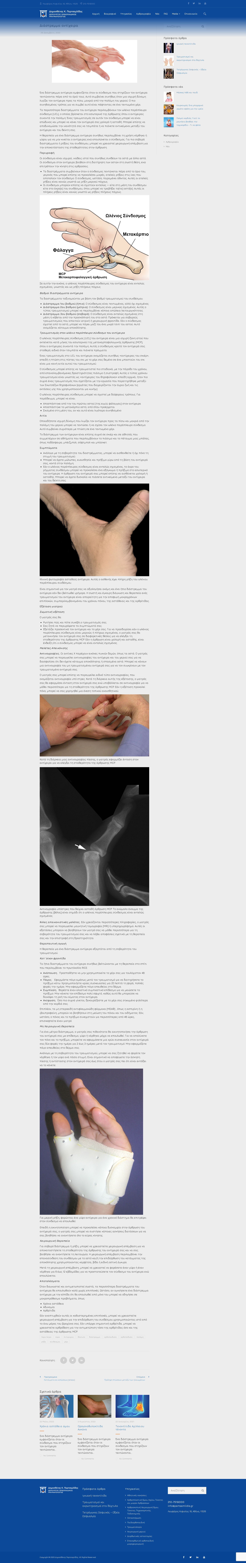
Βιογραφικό (110, 14)
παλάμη (140, 1337)
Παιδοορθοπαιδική (136, 1522)
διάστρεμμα (94, 1337)
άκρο (57, 1337)
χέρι (66, 1341)
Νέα (157, 14)
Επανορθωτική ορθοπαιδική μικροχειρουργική (140, 1542)
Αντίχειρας (69, 1337)
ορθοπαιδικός (110, 1337)
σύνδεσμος (55, 1341)
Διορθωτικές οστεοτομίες (139, 1536)
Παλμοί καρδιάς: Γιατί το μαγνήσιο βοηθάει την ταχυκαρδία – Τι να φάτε (189, 121)
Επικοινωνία (190, 14)
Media (175, 14)
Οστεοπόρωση (134, 1518)
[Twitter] (72, 1360)
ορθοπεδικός (127, 1337)
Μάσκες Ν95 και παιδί (187, 92)
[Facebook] (63, 1360)
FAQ (166, 14)
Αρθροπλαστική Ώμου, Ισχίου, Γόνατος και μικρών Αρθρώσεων (145, 1501)
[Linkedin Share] (81, 1360)
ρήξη (43, 1341)
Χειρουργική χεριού (136, 1531)
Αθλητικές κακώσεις (137, 1495)
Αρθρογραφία (143, 14)
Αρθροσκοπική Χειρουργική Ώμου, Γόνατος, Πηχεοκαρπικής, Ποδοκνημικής (143, 1510)
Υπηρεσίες (126, 14)
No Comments (55, 1458)
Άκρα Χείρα (46, 1337)
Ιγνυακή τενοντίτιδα (186, 44)
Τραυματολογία (134, 1527)
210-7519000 (89, 3)
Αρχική (96, 14)
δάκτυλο (81, 1337)
